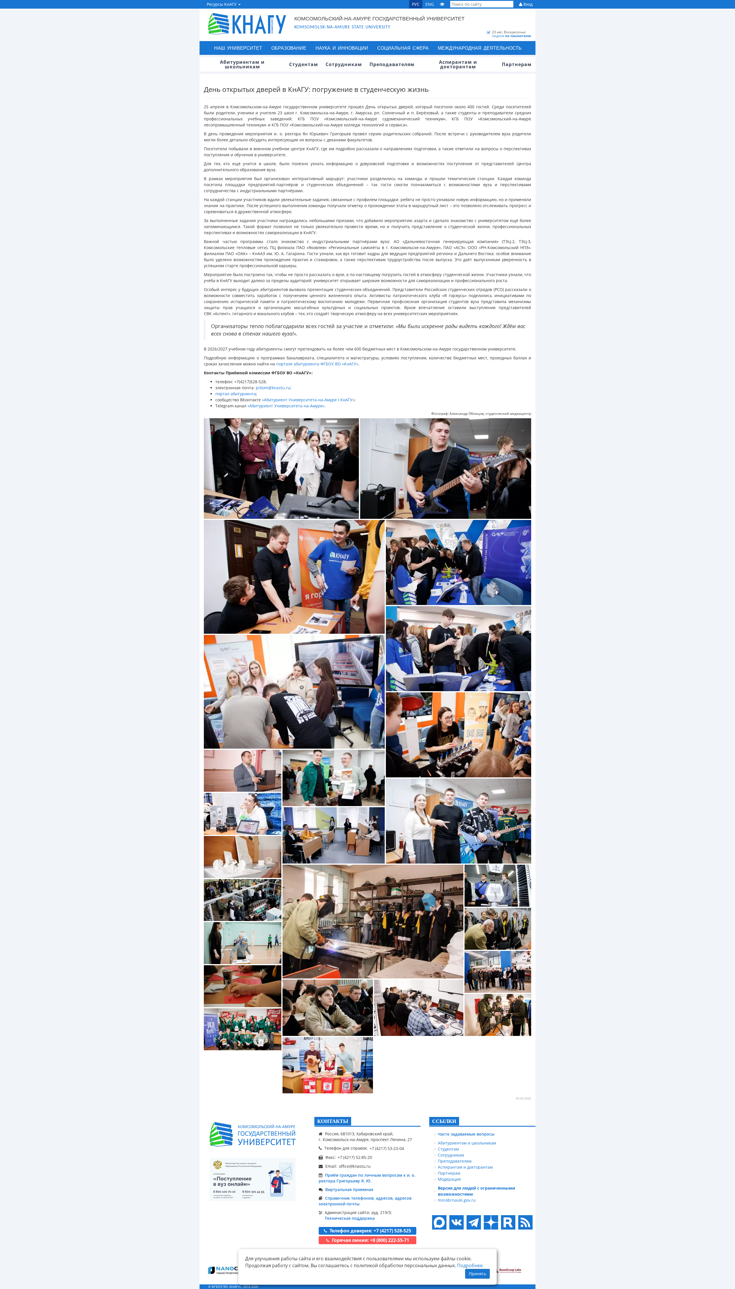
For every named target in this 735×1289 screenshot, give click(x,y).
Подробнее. (470, 1265)
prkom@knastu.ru (273, 387)
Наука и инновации (342, 48)
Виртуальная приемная (349, 1189)
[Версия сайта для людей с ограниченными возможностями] (442, 4)
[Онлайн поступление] (253, 1179)
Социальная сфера (403, 48)
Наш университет (238, 48)
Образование (288, 48)
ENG (429, 4)
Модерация (449, 1179)
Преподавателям (454, 1161)
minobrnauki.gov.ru (457, 1200)
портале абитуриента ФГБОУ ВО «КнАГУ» (317, 364)
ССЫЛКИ (444, 1121)
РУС (415, 4)
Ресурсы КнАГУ (222, 4)
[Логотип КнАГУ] (253, 1134)
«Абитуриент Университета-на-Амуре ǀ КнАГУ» (308, 399)
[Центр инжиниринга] (227, 1269)
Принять (477, 1273)
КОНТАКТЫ (332, 1121)
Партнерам (449, 1173)
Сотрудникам (451, 1155)
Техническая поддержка (350, 1218)
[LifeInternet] (524, 1286)
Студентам (448, 1149)
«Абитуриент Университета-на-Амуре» (285, 406)
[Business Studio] (507, 1270)
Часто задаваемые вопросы (466, 1134)
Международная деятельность (480, 48)
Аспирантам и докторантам (465, 1167)
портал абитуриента (235, 393)
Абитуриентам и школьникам (467, 1143)
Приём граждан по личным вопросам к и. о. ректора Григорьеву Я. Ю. (367, 1178)
